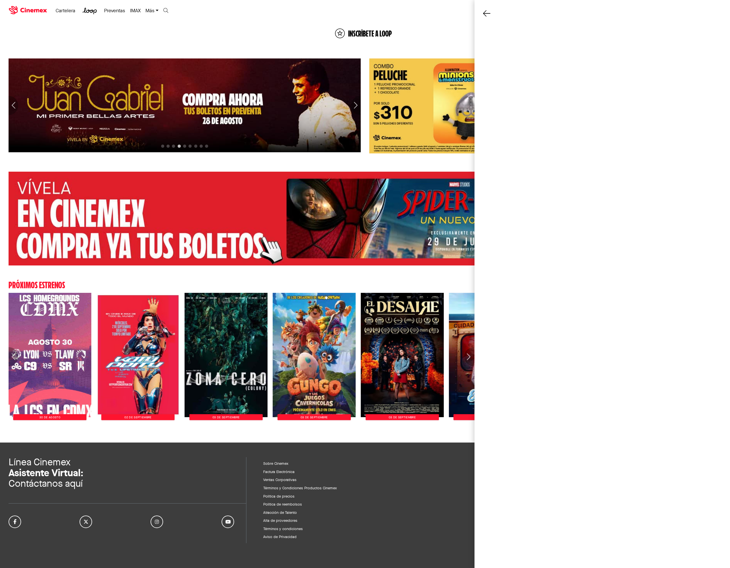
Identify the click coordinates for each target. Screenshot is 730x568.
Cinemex (28, 10)
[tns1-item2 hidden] (173, 146)
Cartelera (65, 10)
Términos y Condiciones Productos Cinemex (300, 487)
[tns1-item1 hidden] (168, 146)
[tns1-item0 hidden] (162, 146)
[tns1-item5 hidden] (190, 146)
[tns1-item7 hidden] (201, 146)
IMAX (135, 10)
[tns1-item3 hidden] (179, 146)
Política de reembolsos (282, 504)
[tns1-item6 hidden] (195, 146)
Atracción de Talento (280, 512)
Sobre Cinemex (275, 463)
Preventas (114, 10)
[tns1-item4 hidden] (184, 146)
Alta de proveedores (280, 520)
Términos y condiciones (283, 528)
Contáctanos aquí (46, 483)
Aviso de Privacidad (280, 536)
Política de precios (279, 496)
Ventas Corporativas (280, 479)
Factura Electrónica (279, 471)
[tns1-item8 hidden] (206, 146)
